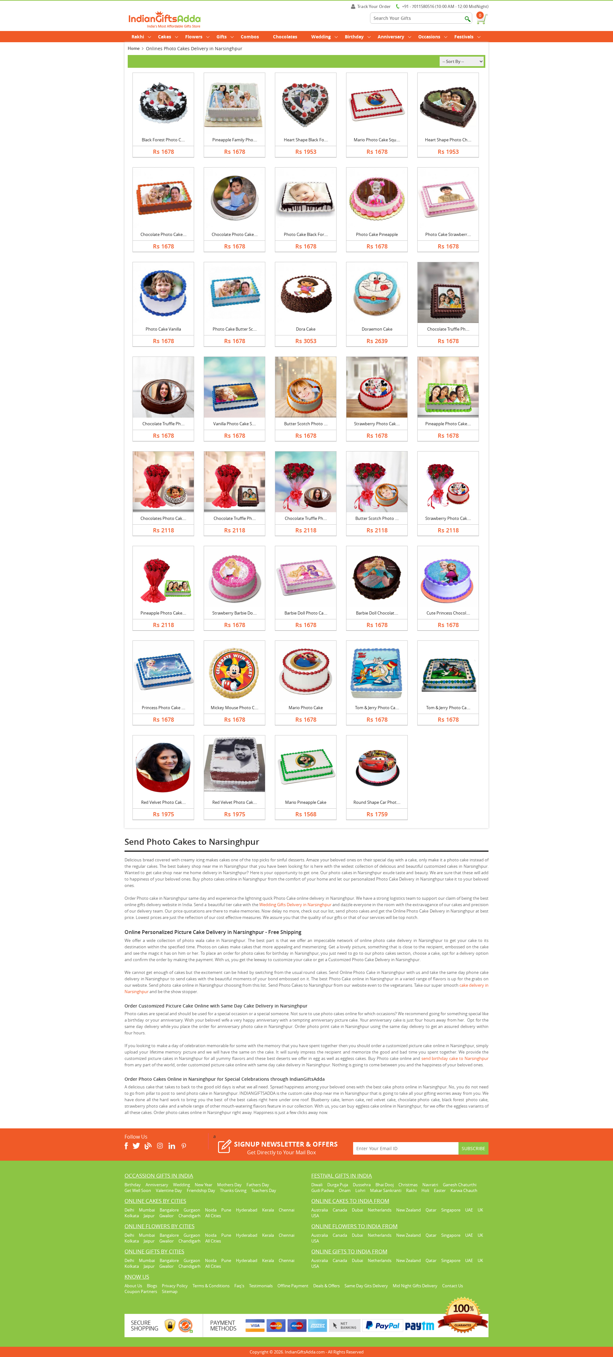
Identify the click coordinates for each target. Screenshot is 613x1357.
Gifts (221, 37)
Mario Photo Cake (306, 707)
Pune (226, 1210)
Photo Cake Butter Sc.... (235, 329)
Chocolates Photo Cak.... (163, 518)
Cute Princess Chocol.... (448, 613)
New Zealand (408, 1210)
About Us (133, 1286)
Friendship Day (201, 1190)
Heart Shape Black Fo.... (306, 140)
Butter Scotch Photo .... (306, 424)
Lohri (360, 1190)
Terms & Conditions (211, 1286)
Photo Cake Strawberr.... (448, 234)
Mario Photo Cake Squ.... (377, 140)
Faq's (239, 1286)
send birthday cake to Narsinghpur (454, 1058)
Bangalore (169, 1210)
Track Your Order (374, 6)
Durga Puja (337, 1185)
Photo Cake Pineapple (377, 234)
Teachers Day (263, 1190)
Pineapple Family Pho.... (234, 140)
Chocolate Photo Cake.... (163, 234)
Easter (440, 1190)
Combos (250, 37)
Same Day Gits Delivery (366, 1286)
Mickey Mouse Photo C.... (234, 707)
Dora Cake (305, 329)
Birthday (354, 37)
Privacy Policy (175, 1286)
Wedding (321, 37)
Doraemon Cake (377, 329)
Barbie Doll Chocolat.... (377, 613)
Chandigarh (189, 1216)
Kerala (268, 1210)
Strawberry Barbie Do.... (234, 613)
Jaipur (149, 1216)
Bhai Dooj (384, 1185)
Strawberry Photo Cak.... (377, 424)
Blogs (152, 1286)
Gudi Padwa (322, 1190)
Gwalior (166, 1216)
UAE (469, 1210)
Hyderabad (246, 1210)
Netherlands (379, 1210)
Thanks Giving (233, 1190)
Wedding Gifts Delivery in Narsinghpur (295, 904)
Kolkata (132, 1216)
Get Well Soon (138, 1190)
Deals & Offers (326, 1286)
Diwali (316, 1185)
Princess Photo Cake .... (163, 707)
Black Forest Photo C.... (163, 140)
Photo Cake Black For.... (306, 234)
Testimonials (261, 1286)
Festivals (463, 37)
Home (134, 48)
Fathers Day (257, 1185)
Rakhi (138, 37)
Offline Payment (292, 1286)
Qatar (431, 1210)
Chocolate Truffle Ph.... (448, 329)
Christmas (408, 1185)
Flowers (193, 37)
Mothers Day (229, 1185)
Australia (319, 1210)
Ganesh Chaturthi (459, 1185)
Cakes (164, 37)
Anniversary (391, 37)
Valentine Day (169, 1190)
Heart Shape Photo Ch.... (448, 140)
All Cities (213, 1216)
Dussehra (362, 1185)
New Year (203, 1185)
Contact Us (452, 1286)
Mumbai (147, 1210)
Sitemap (170, 1291)
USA (315, 1216)
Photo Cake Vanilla (163, 329)
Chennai (286, 1210)
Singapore (450, 1210)
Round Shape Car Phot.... (376, 802)
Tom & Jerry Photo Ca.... (377, 707)
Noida (210, 1210)
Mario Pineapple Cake (305, 802)
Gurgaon (192, 1210)
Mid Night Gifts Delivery (415, 1286)
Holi (425, 1190)
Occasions (429, 37)
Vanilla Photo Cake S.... (234, 424)
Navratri (430, 1185)
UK (480, 1210)
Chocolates (285, 37)
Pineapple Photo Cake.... (448, 424)
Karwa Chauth (463, 1190)
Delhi (129, 1210)
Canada (340, 1210)
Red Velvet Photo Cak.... (163, 802)
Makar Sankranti (385, 1190)
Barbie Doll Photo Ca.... (305, 613)
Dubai (357, 1210)
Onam (345, 1190)
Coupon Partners (141, 1291)
